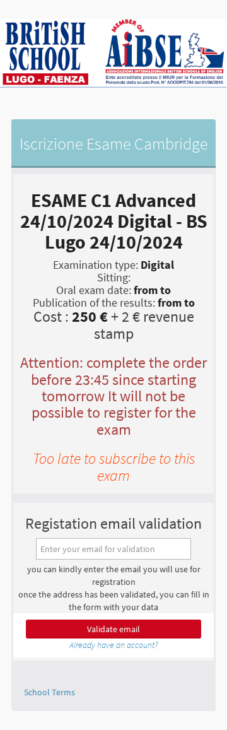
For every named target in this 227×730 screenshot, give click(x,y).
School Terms (49, 692)
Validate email (113, 629)
